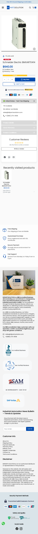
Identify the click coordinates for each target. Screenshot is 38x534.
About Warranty (8, 128)
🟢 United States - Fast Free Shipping (16, 101)
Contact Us (6, 452)
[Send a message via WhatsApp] (3, 523)
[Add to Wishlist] (34, 49)
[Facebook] (17, 529)
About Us (6, 441)
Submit (30, 429)
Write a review (19, 149)
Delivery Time (7, 448)
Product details (8, 123)
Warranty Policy (8, 447)
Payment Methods (8, 445)
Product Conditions (9, 133)
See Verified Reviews (21, 365)
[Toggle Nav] (3, 7)
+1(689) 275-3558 (11, 337)
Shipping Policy (7, 443)
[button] (30, 7)
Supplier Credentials (9, 450)
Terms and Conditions (10, 454)
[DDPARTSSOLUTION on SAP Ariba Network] (14, 400)
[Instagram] (21, 529)
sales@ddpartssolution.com (14, 334)
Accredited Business (18, 350)
